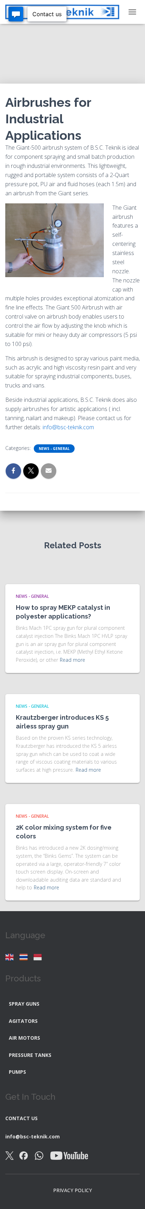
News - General (54, 448)
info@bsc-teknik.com (68, 427)
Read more (72, 659)
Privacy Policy (72, 1190)
